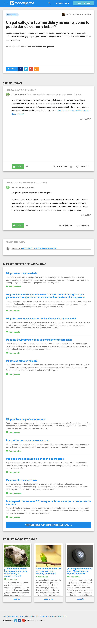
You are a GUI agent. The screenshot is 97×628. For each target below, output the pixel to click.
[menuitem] (20, 69)
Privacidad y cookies (59, 616)
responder (27, 248)
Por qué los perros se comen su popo (27, 440)
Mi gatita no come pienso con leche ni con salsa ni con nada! (41, 318)
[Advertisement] (35, 55)
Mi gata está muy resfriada (21, 273)
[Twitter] (15, 620)
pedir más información (45, 248)
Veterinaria (11, 15)
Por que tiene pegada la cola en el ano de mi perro (35, 458)
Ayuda (22, 616)
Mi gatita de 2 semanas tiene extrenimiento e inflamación (39, 339)
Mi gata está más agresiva (21, 480)
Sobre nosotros (13, 616)
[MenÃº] (6, 3)
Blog (26, 616)
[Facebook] (19, 620)
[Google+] (23, 620)
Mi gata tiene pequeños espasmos (26, 419)
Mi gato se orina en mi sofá (22, 360)
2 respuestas (15, 287)
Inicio (5, 616)
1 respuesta (14, 310)
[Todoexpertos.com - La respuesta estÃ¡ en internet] (22, 3)
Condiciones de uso (44, 616)
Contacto (33, 616)
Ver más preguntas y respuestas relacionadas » (48, 525)
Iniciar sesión (62, 3)
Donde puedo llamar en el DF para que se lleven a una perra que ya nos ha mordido (48, 503)
